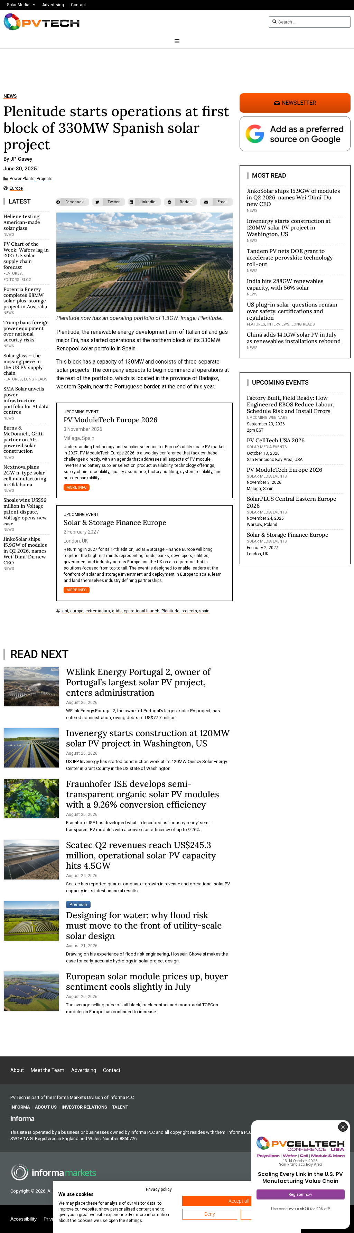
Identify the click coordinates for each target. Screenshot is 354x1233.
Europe (16, 188)
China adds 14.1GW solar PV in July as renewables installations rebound (294, 338)
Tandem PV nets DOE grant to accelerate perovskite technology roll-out (290, 257)
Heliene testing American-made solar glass (21, 222)
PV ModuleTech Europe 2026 (111, 419)
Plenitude (170, 611)
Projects (45, 179)
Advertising (53, 4)
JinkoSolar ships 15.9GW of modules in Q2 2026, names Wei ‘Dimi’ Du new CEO (25, 550)
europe (76, 611)
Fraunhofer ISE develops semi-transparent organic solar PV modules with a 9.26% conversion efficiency (142, 794)
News (10, 96)
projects (189, 611)
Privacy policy (159, 1189)
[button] (72, 202)
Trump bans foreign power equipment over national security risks (26, 331)
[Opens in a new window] (22, 1118)
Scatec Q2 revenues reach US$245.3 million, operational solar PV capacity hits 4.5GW (141, 855)
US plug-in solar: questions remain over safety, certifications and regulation (292, 311)
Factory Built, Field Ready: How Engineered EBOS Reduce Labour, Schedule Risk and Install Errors (290, 404)
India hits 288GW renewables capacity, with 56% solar (285, 284)
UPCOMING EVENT (81, 412)
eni (65, 611)
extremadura (97, 611)
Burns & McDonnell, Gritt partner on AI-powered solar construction (23, 439)
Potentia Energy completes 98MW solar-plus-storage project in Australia (25, 298)
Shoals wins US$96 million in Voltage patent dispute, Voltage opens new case (25, 511)
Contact (78, 4)
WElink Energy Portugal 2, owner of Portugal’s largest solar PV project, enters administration (138, 682)
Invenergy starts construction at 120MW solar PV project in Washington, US (148, 738)
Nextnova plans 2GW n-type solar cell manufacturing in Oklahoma (24, 475)
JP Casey (21, 159)
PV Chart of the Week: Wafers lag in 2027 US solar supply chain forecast (26, 255)
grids (117, 611)
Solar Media (18, 4)
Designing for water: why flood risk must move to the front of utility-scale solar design (144, 925)
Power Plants (22, 179)
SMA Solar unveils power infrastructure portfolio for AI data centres (25, 400)
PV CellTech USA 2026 (276, 440)
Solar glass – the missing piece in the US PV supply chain (23, 364)
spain (204, 611)
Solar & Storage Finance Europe (115, 522)
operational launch (141, 611)
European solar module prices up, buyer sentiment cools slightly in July (147, 981)
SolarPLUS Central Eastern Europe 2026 (291, 502)
